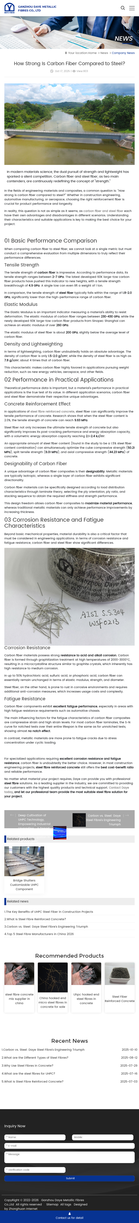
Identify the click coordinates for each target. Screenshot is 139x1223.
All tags (65, 1204)
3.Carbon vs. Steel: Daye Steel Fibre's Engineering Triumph (46, 926)
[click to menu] (132, 8)
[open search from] (123, 7)
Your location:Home (82, 53)
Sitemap (52, 1204)
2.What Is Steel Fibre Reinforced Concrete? (35, 919)
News (104, 53)
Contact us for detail (69, 1218)
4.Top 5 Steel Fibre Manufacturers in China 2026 (39, 934)
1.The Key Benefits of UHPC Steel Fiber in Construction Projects (48, 912)
